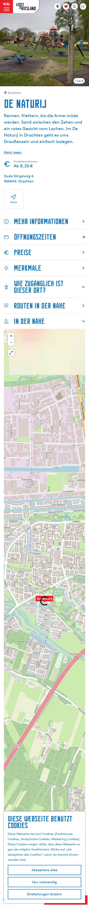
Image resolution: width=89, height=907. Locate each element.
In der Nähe (29, 321)
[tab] (79, 81)
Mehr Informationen (41, 221)
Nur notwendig (44, 882)
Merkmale (27, 268)
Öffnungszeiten (35, 237)
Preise (23, 252)
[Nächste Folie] (84, 43)
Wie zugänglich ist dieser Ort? (39, 286)
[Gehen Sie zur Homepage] (26, 6)
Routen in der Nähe (39, 305)
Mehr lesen (13, 152)
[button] (44, 600)
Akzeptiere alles (44, 870)
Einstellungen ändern (44, 894)
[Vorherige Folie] (5, 43)
